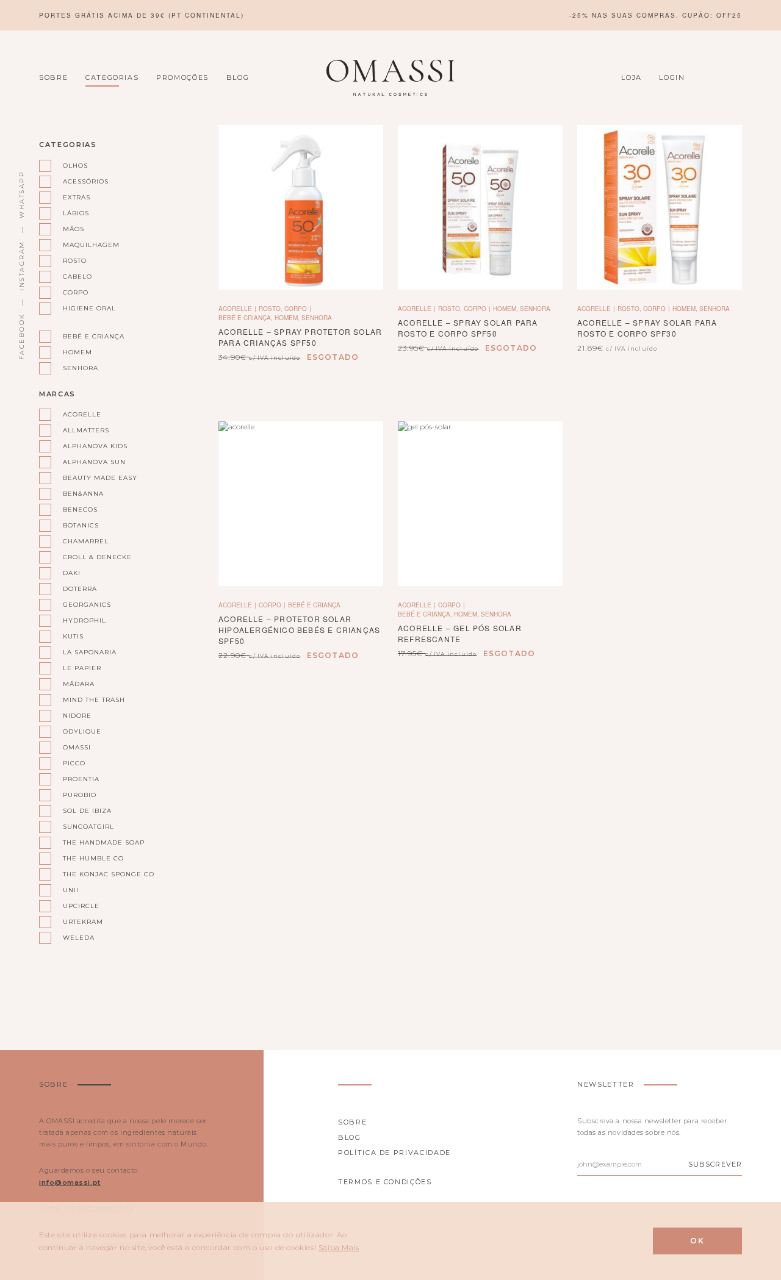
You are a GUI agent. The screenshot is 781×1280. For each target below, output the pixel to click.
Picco (74, 763)
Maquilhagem (91, 245)
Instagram (22, 265)
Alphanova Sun (94, 462)
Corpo (75, 292)
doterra (80, 589)
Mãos (73, 229)
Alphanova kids (95, 446)
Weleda (79, 938)
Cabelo (77, 277)
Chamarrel (86, 541)
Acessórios (86, 181)
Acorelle (82, 414)
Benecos (80, 509)
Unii (71, 890)
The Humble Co (93, 858)
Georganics (87, 605)
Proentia (81, 779)
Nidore (77, 716)
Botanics (81, 525)
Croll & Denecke (97, 557)
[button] (659, 207)
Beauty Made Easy (100, 478)
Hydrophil (84, 620)
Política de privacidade (394, 1152)
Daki (72, 573)
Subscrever (715, 1164)
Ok (697, 1240)
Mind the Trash (94, 700)
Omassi (77, 747)
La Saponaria (90, 652)
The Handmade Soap (103, 842)
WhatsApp (22, 194)
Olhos (75, 166)
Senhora (80, 368)
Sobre (53, 77)
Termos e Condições (385, 1182)
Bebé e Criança (93, 336)
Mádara (79, 684)
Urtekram (83, 922)
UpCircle (81, 906)
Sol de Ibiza (87, 811)
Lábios (76, 213)
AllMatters (86, 430)
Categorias (112, 77)
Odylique (82, 731)
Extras (76, 197)
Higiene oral (89, 308)
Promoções (182, 77)
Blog (238, 77)
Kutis (73, 636)
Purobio (79, 795)
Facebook (22, 336)
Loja (631, 77)
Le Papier (82, 668)
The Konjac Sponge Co (103, 874)
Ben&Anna (83, 494)
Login (672, 77)
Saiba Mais (339, 1247)
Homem (77, 352)
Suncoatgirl (88, 827)
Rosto (75, 261)
